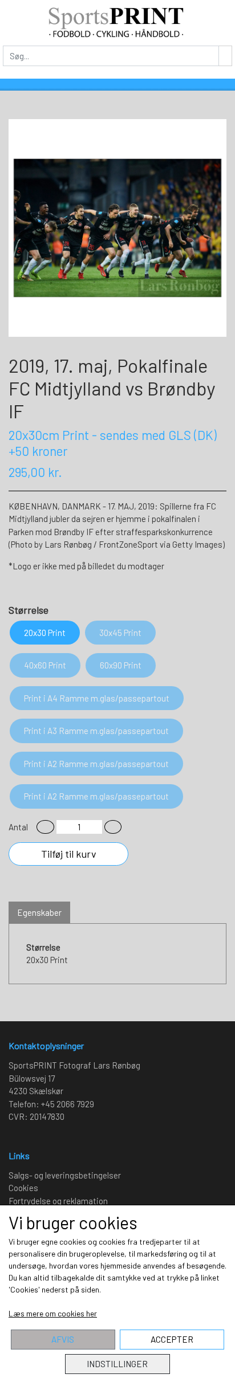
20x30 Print (45, 632)
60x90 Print (120, 665)
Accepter (172, 1339)
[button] (45, 827)
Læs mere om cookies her (53, 1313)
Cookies (23, 1188)
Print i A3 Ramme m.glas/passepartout (96, 730)
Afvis (62, 1339)
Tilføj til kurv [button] (68, 853)
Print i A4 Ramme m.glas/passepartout (96, 698)
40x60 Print (45, 665)
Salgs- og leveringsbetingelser (65, 1175)
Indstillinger (117, 1364)
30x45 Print (120, 632)
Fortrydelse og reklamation (58, 1201)
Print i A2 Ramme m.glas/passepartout (96, 764)
